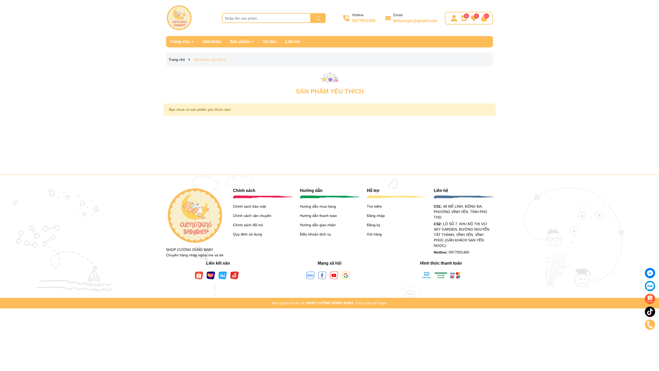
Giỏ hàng (374, 234)
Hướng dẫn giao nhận (318, 225)
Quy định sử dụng (247, 234)
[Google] (346, 275)
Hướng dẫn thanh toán (318, 216)
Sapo (382, 303)
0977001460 (363, 21)
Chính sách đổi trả (248, 225)
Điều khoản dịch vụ (315, 234)
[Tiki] (223, 275)
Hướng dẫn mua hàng (318, 206)
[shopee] (650, 299)
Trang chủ (180, 41)
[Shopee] (199, 275)
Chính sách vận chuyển (252, 216)
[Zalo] (310, 275)
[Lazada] (211, 275)
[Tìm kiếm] (318, 18)
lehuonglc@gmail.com (415, 21)
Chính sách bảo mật (249, 206)
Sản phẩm (240, 41)
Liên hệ (292, 41)
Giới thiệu (212, 41)
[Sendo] (234, 275)
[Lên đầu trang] (649, 340)
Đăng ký (373, 225)
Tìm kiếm (374, 206)
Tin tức (270, 41)
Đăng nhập (376, 216)
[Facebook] (322, 275)
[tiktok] (650, 312)
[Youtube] (334, 275)
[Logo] (179, 18)
